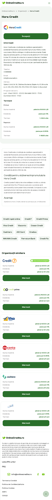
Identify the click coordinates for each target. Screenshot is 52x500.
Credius (32, 232)
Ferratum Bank (28, 239)
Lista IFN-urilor (9, 462)
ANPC (4, 492)
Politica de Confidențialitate (13, 484)
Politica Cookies (8, 488)
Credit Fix (44, 239)
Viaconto (22, 225)
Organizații (22, 11)
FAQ (4, 467)
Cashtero (7, 232)
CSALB (4, 496)
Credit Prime (42, 219)
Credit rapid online (11, 219)
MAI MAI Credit (10, 239)
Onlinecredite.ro (8, 11)
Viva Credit (8, 225)
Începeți (26, 36)
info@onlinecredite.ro (21, 474)
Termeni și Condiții (9, 481)
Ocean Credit (37, 225)
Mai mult (26, 278)
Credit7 (28, 219)
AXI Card (21, 232)
